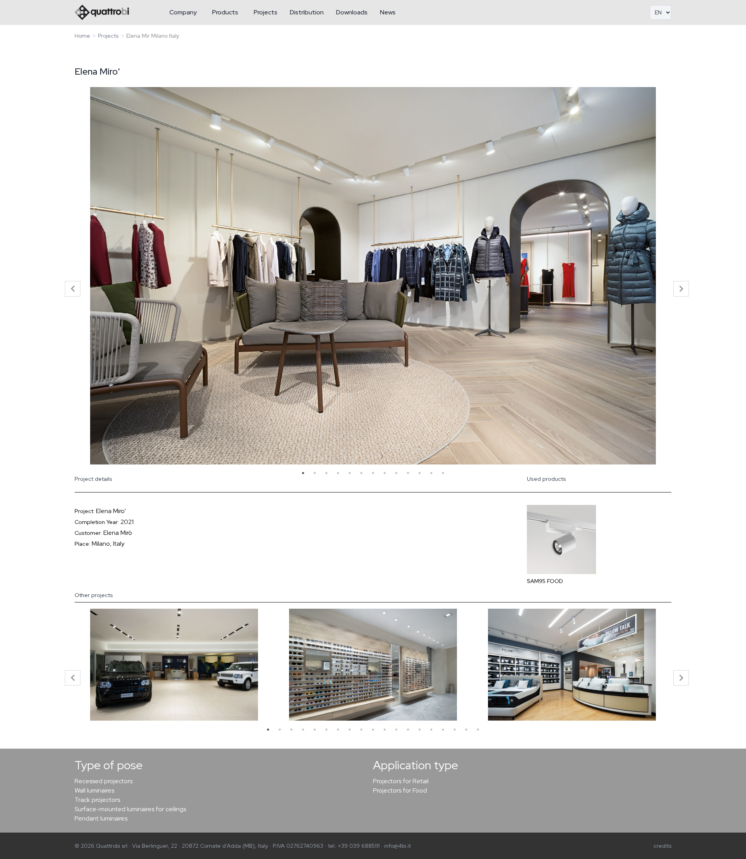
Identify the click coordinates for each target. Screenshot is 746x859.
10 (408, 473)
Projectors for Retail (401, 781)
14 (420, 729)
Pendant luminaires (101, 818)
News (388, 12)
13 (443, 473)
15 (431, 729)
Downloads (352, 12)
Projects (265, 12)
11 (420, 473)
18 (466, 729)
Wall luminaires (94, 790)
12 (431, 473)
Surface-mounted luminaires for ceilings (130, 809)
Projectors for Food (400, 790)
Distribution (307, 12)
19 (478, 729)
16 (443, 729)
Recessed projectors (103, 781)
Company (183, 12)
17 (454, 729)
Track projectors (97, 800)
